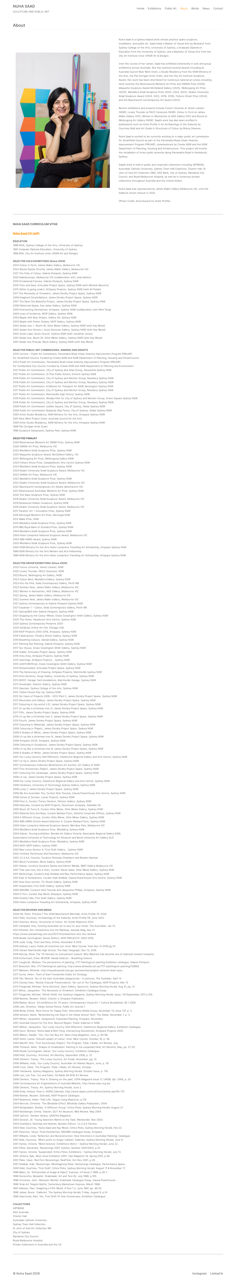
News (206, 8)
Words (195, 8)
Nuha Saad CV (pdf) (26, 233)
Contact (218, 8)
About (184, 8)
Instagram (199, 1273)
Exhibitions (154, 8)
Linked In (216, 1273)
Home (140, 8)
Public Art (170, 8)
